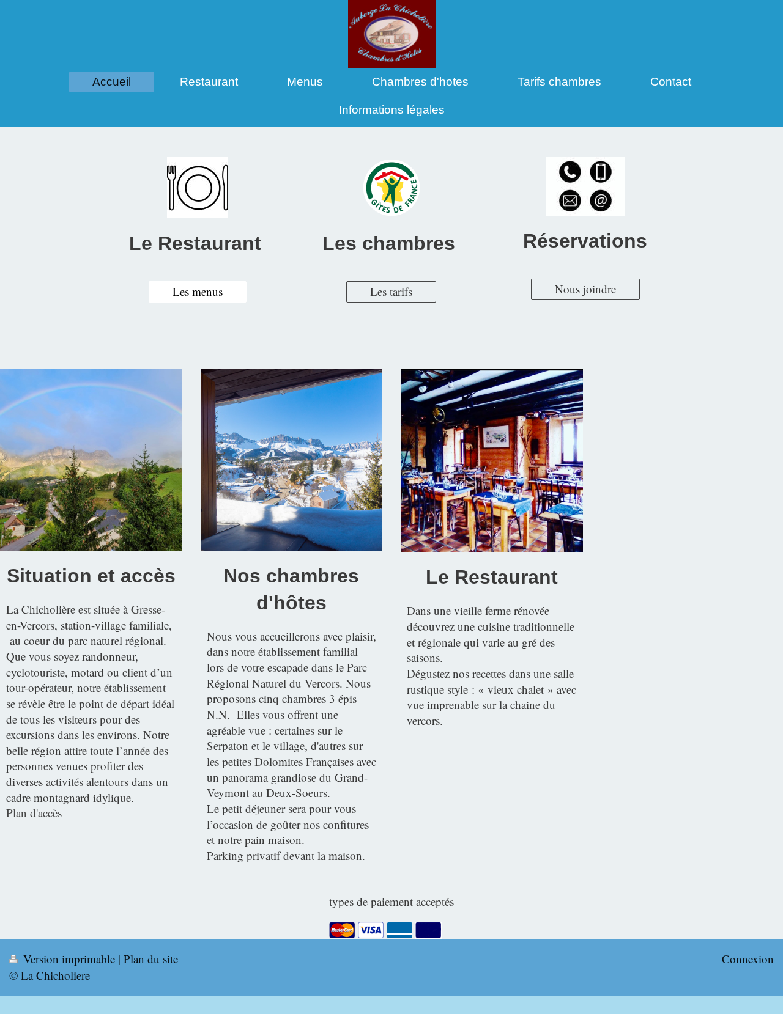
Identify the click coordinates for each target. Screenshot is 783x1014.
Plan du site (151, 958)
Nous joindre (585, 288)
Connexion (748, 958)
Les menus (198, 291)
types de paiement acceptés (391, 901)
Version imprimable (69, 958)
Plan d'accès (34, 812)
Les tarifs (391, 291)
